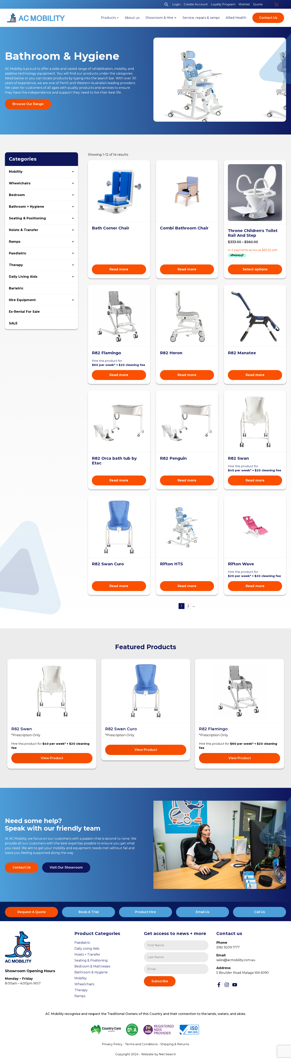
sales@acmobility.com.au (235, 960)
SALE (13, 323)
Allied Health (236, 18)
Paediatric (17, 253)
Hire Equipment (22, 300)
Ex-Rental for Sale (24, 312)
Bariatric (16, 288)
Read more (118, 269)
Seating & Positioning (27, 218)
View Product (52, 758)
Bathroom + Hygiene (26, 206)
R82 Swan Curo (121, 729)
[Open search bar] (166, 4)
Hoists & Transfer (23, 230)
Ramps (14, 241)
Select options (255, 269)
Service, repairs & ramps (201, 18)
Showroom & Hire (159, 18)
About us (132, 18)
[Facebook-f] (218, 984)
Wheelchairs (19, 183)
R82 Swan (21, 729)
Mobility (16, 171)
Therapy (16, 265)
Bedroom (17, 195)
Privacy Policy (112, 1044)
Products (108, 18)
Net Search (167, 1054)
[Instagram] (226, 984)
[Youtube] (234, 984)
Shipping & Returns (174, 1044)
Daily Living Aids (23, 276)
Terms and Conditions (141, 1044)
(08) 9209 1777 (228, 947)
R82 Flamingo (213, 729)
